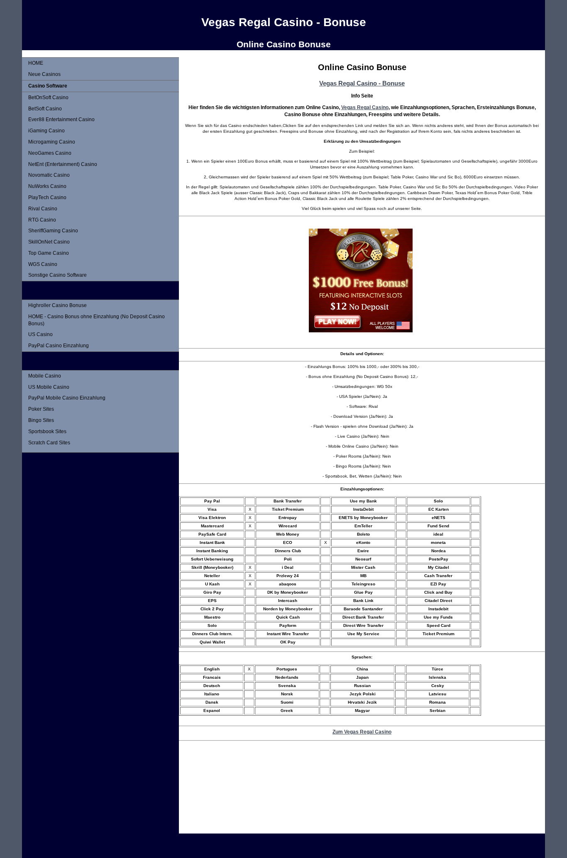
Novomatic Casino (49, 175)
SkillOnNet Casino (49, 242)
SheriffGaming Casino (53, 231)
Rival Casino (42, 209)
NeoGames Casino (49, 153)
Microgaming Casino (51, 142)
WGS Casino (42, 264)
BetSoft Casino (45, 109)
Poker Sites (41, 409)
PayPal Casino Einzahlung (58, 346)
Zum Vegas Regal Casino (361, 731)
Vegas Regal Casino (365, 107)
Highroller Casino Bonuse (57, 305)
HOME (35, 63)
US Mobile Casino (48, 387)
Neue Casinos (44, 74)
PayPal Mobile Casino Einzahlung (66, 398)
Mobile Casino (44, 376)
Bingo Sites (41, 420)
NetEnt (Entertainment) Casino (62, 164)
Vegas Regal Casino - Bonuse (362, 83)
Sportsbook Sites (47, 431)
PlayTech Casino (47, 197)
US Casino (40, 334)
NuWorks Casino (47, 186)
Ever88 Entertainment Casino (61, 119)
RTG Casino (42, 220)
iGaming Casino (46, 131)
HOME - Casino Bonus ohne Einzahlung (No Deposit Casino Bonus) (96, 320)
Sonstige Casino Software (57, 275)
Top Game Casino (48, 253)
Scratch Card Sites (49, 443)
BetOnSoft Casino (48, 97)
